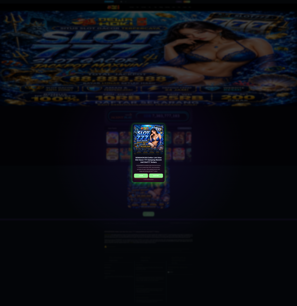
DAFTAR (156, 175)
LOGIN (141, 175)
